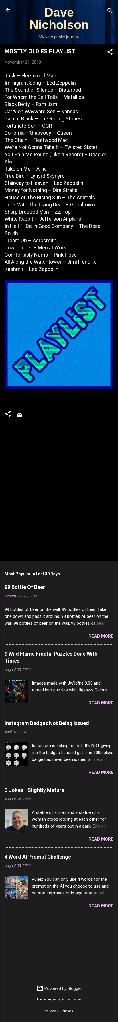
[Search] (110, 11)
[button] (110, 52)
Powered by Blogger (62, 988)
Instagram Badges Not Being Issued (47, 723)
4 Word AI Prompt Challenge (38, 857)
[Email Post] (19, 416)
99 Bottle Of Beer (25, 587)
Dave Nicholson (59, 18)
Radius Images (71, 999)
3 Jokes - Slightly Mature (34, 790)
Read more (100, 636)
